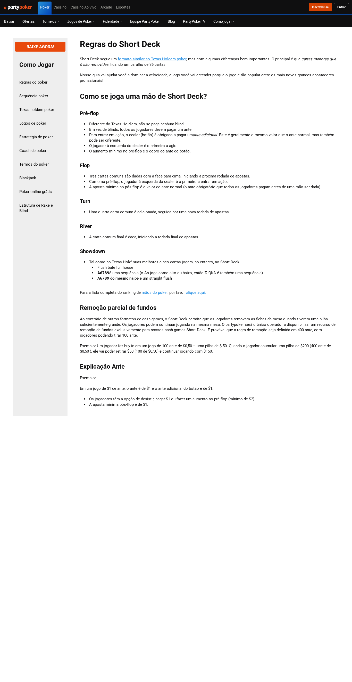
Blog (171, 21)
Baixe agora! (40, 46)
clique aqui (195, 292)
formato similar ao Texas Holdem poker (152, 58)
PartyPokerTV (194, 21)
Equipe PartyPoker (145, 21)
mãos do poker (154, 292)
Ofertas (28, 21)
